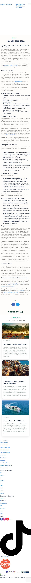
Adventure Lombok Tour (5, 570)
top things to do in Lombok (18, 283)
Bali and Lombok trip (11, 134)
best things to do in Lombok (10, 65)
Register (2, 510)
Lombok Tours (19, 5)
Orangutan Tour (3, 457)
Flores (1, 483)
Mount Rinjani (18, 81)
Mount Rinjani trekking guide (8, 286)
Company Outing (3, 468)
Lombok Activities (20, 4)
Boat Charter (2, 460)
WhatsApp (21, 290)
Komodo (2, 480)
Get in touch (2, 508)
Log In (1, 513)
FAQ (1, 505)
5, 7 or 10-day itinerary (12, 284)
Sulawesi (2, 490)
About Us (2, 498)
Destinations (19, 7)
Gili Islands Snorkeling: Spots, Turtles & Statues (14, 383)
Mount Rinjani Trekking (5, 462)
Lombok (14, 38)
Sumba (1, 485)
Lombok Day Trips (4, 445)
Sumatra (2, 493)
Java (1, 477)
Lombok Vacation (4, 442)
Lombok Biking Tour (4, 450)
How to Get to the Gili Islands (13, 421)
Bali (1, 472)
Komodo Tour (3, 455)
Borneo (1, 488)
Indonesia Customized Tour (6, 465)
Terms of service (3, 503)
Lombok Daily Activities (5, 447)
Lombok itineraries (5, 67)
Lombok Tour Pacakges (5, 452)
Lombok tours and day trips (10, 292)
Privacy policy (3, 500)
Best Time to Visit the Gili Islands (15, 344)
